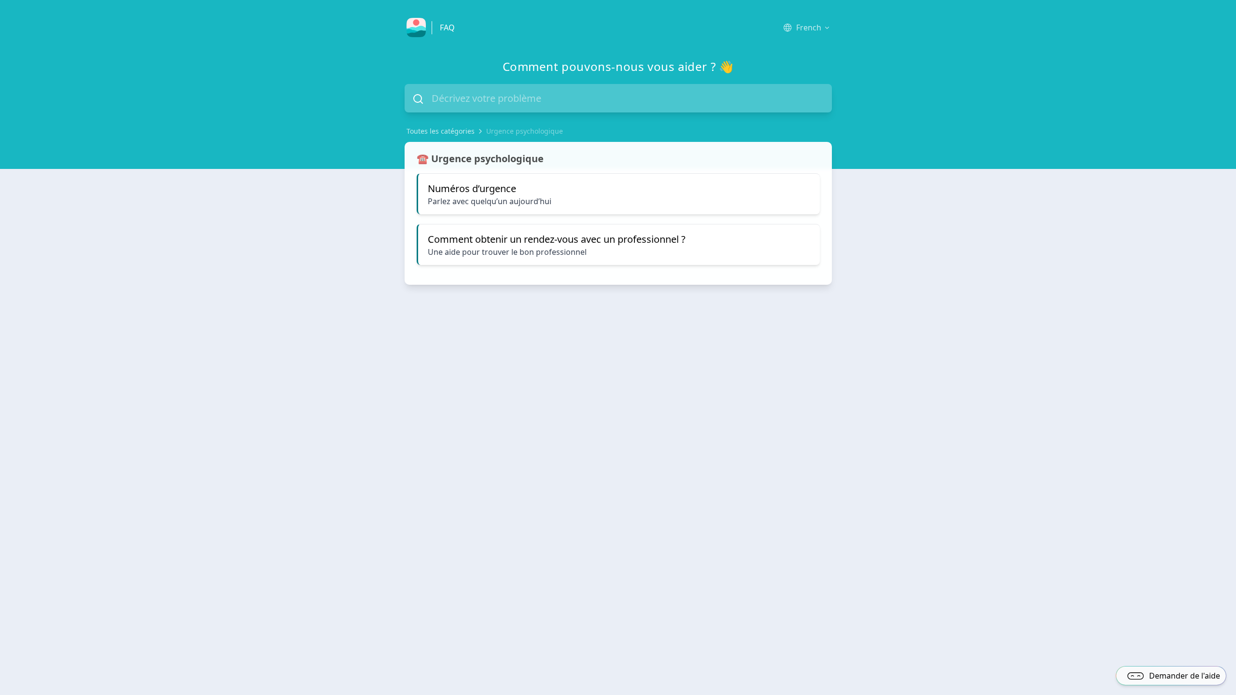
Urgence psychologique (524, 131)
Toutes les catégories (441, 131)
